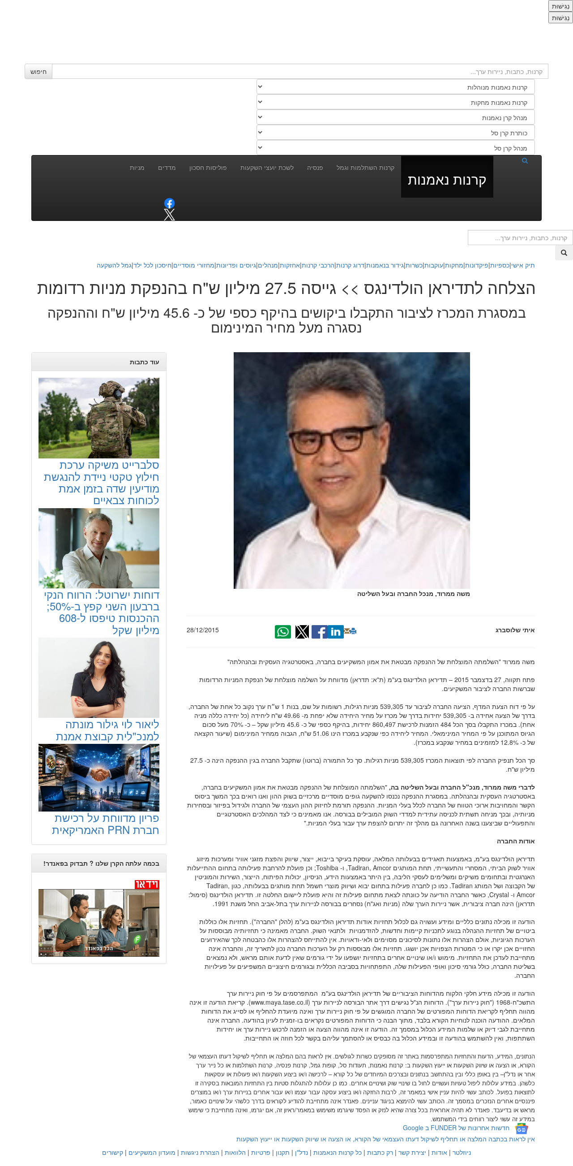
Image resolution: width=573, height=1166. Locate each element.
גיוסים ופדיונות (236, 264)
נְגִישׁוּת (560, 5)
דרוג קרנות (350, 264)
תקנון (283, 1152)
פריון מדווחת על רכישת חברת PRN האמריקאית (105, 823)
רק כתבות (380, 1152)
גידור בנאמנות (385, 264)
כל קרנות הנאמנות (337, 1152)
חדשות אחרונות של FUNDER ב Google (456, 1127)
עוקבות (433, 264)
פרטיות (260, 1152)
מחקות (454, 264)
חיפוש (38, 71)
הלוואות (235, 1152)
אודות (439, 1152)
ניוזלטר (462, 1152)
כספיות (499, 264)
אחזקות (290, 264)
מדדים (167, 167)
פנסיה (315, 167)
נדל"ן (301, 1152)
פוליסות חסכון (208, 167)
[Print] (353, 630)
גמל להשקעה (114, 264)
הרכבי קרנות (318, 264)
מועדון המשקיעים (151, 1152)
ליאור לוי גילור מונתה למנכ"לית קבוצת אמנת (107, 729)
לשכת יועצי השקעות (267, 167)
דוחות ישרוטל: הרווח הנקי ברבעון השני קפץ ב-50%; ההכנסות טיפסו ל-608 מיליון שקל (101, 611)
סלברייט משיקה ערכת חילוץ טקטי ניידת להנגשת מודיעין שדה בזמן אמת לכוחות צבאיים (101, 481)
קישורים (112, 1152)
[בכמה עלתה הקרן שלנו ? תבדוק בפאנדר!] (98, 918)
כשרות (414, 264)
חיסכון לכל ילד (152, 264)
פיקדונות (476, 264)
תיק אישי (523, 264)
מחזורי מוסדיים (193, 264)
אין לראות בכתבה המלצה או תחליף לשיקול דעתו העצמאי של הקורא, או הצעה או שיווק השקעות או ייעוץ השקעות (385, 1138)
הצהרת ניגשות (200, 1152)
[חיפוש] (514, 159)
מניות (137, 167)
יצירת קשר (412, 1152)
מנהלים (268, 264)
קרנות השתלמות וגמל (365, 167)
